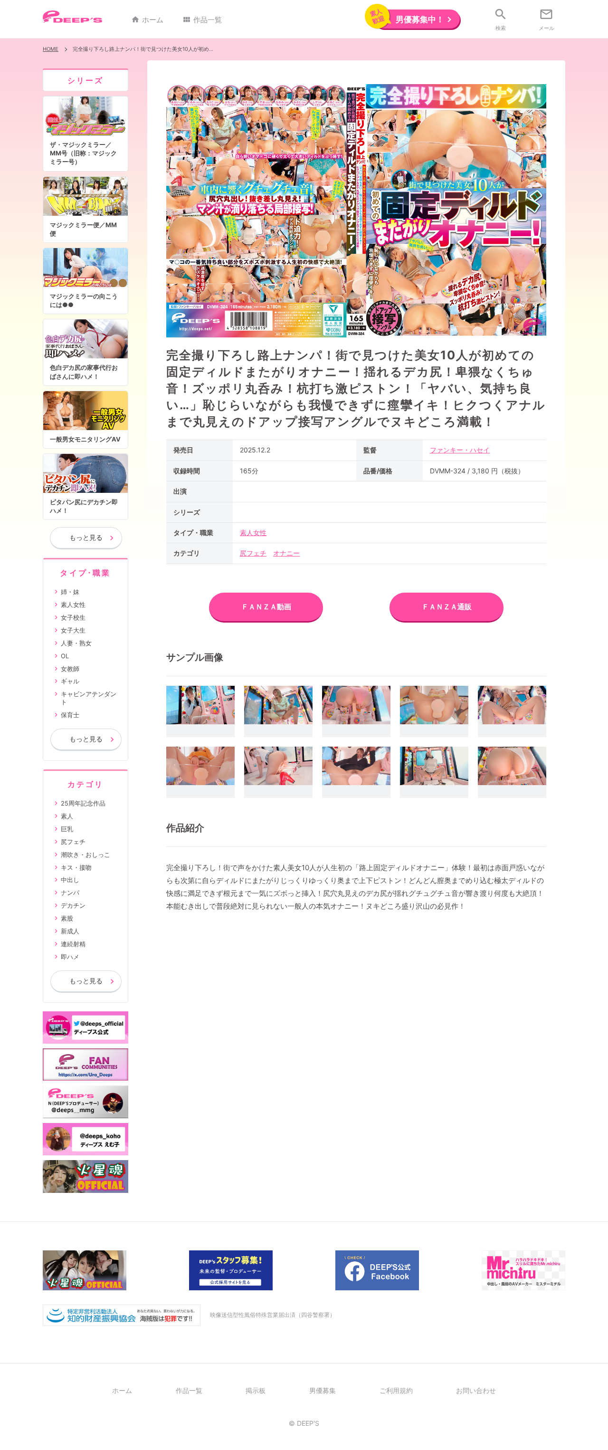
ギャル (70, 681)
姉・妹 (70, 591)
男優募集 (322, 1390)
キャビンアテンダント (88, 698)
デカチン (73, 905)
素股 (67, 918)
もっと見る (86, 537)
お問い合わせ (476, 1390)
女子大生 (73, 630)
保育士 (70, 715)
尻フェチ (253, 553)
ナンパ (70, 892)
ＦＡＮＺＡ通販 (447, 606)
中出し (70, 879)
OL (65, 656)
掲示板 (256, 1390)
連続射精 (73, 944)
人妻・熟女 (76, 643)
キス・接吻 (76, 867)
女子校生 (73, 617)
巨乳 (67, 829)
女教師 (70, 668)
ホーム (147, 19)
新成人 (70, 931)
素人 (67, 816)
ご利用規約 (396, 1390)
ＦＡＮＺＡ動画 (266, 606)
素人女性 (253, 532)
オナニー (286, 553)
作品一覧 (202, 19)
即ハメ (70, 956)
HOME (50, 49)
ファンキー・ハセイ (460, 450)
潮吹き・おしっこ (85, 854)
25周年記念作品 (83, 803)
